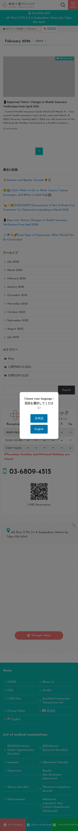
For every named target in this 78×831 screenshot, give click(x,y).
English (39, 429)
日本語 (39, 418)
